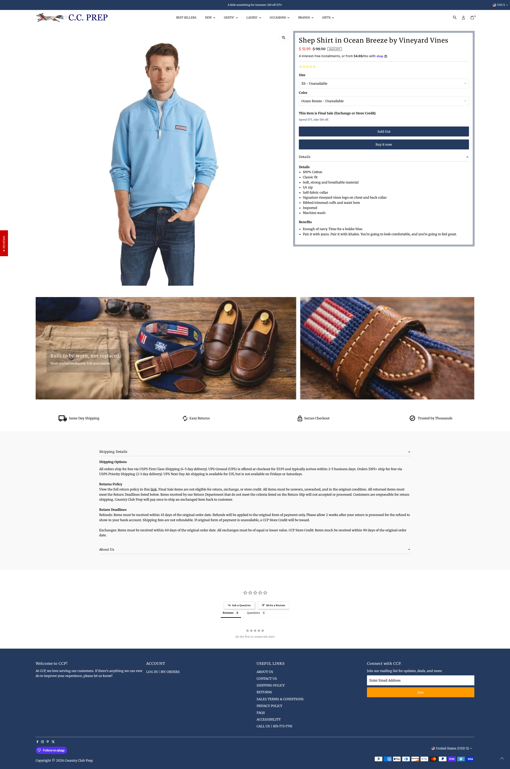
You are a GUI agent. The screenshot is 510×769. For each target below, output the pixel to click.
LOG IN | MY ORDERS (163, 672)
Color (303, 93)
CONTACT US (267, 679)
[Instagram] (42, 742)
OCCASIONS (278, 17)
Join (421, 692)
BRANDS (304, 17)
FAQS (261, 713)
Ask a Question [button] (241, 605)
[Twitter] (53, 742)
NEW (208, 17)
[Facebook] (37, 742)
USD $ (501, 5)
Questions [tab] (253, 613)
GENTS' (229, 17)
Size (302, 75)
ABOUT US (265, 672)
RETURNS (264, 692)
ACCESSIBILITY (269, 719)
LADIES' (252, 17)
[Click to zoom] (283, 37)
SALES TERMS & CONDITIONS (280, 699)
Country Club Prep (78, 760)
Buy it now (384, 144)
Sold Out (383, 131)
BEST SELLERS (186, 17)
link (154, 489)
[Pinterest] (48, 742)
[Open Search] (455, 17)
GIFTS (326, 17)
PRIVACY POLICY (269, 706)
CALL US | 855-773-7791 (274, 726)
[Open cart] (472, 17)
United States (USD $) (452, 748)
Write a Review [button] (275, 605)
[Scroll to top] (502, 758)
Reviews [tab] (228, 613)
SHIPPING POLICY (271, 685)
